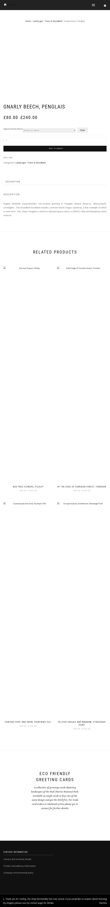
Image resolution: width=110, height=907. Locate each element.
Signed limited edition (13, 129)
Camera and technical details (17, 859)
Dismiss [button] (103, 902)
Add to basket (56, 148)
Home (28, 21)
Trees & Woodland (53, 21)
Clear (82, 130)
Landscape (38, 21)
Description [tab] (13, 181)
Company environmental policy (18, 872)
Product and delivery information (19, 865)
